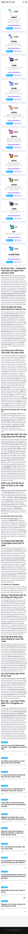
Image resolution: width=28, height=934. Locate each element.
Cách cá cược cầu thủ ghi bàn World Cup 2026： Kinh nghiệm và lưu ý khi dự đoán (14, 747)
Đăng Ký (10, 28)
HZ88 (16, 204)
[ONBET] (11, 13)
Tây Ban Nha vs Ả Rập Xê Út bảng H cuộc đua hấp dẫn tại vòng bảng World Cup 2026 (13, 804)
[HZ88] (11, 205)
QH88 (16, 60)
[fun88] (11, 250)
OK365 (16, 180)
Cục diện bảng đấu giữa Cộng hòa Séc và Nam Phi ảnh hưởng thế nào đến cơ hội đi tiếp (13, 876)
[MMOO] (11, 133)
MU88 (16, 84)
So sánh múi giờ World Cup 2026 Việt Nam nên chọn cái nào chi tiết (13, 776)
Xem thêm (19, 28)
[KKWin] (11, 109)
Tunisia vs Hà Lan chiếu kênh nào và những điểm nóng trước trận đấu (13, 790)
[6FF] (12, 228)
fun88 (16, 249)
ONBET (16, 11)
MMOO (16, 132)
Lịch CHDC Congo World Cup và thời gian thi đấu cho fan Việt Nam (13, 762)
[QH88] (11, 61)
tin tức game (4, 742)
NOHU (16, 156)
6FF (16, 227)
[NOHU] (11, 157)
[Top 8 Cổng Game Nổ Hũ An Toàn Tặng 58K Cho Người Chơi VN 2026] (8, 1)
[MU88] (11, 85)
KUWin (16, 37)
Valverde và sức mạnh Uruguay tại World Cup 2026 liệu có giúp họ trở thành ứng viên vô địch (12, 833)
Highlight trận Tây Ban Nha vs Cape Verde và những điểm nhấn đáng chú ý (13, 818)
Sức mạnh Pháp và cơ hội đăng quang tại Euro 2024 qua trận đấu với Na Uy (13, 861)
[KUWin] (11, 38)
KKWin (16, 108)
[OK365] (11, 181)
